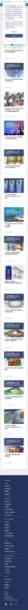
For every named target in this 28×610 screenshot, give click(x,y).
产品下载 (7, 572)
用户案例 (7, 507)
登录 (6, 591)
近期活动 (7, 548)
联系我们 (7, 587)
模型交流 (7, 530)
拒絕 (14, 39)
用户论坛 (7, 527)
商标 (6, 595)
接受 (14, 35)
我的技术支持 (8, 561)
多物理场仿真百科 (9, 536)
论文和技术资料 (9, 509)
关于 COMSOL (8, 579)
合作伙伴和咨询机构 (10, 566)
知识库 (6, 564)
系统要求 (7, 491)
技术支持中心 (8, 558)
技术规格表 (7, 486)
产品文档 (7, 569)
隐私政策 (6, 593)
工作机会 (7, 582)
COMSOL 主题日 (9, 546)
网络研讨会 (7, 543)
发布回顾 (7, 494)
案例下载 (7, 501)
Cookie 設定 (14, 31)
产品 (6, 483)
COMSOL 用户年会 (9, 551)
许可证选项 (7, 488)
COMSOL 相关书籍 (9, 512)
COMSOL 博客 (8, 533)
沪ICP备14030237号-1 (9, 598)
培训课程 (7, 525)
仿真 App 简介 (8, 515)
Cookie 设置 (7, 596)
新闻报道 (7, 585)
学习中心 (7, 522)
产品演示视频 (8, 504)
